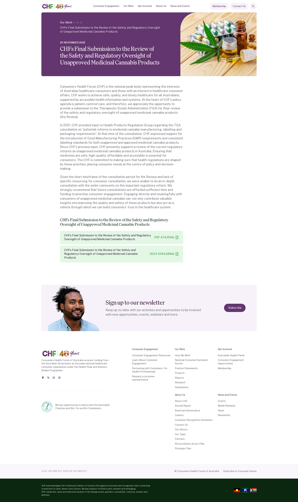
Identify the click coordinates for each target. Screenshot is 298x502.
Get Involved (145, 6)
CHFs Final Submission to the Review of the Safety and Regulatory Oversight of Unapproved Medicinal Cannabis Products (107, 237)
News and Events (180, 6)
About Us (161, 6)
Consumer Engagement (106, 6)
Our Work (128, 6)
